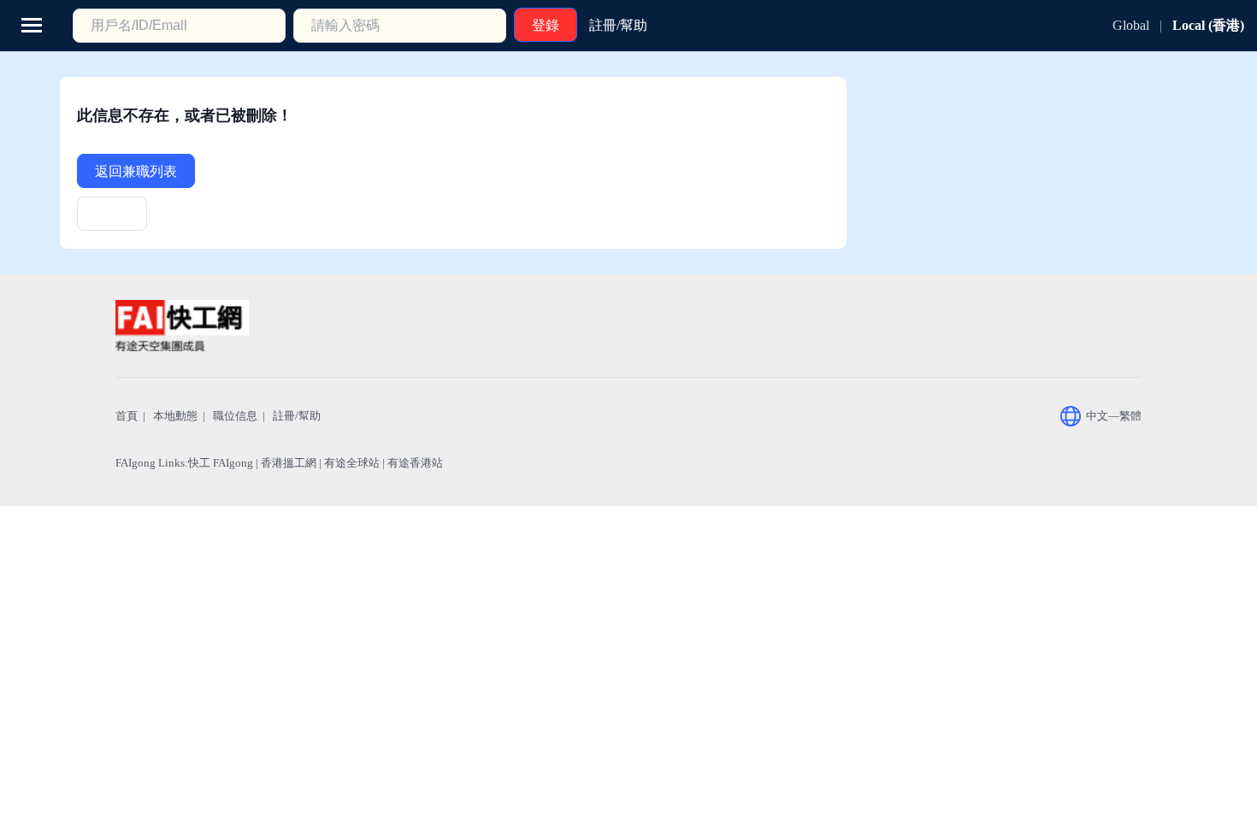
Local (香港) (1208, 25)
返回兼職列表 (136, 171)
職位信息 (235, 415)
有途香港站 (415, 462)
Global (1130, 25)
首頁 (126, 415)
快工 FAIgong (220, 462)
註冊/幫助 (297, 415)
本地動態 (175, 415)
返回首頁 (112, 219)
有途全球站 (352, 462)
